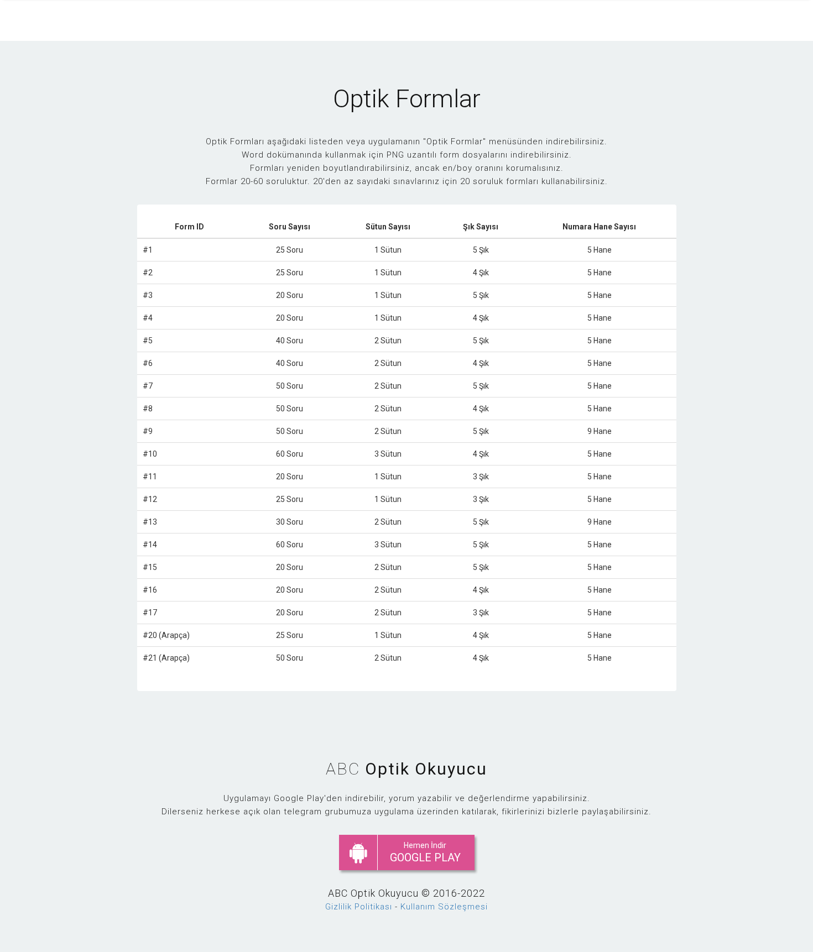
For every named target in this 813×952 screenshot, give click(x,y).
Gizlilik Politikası (358, 907)
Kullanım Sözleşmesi (444, 907)
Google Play (425, 852)
